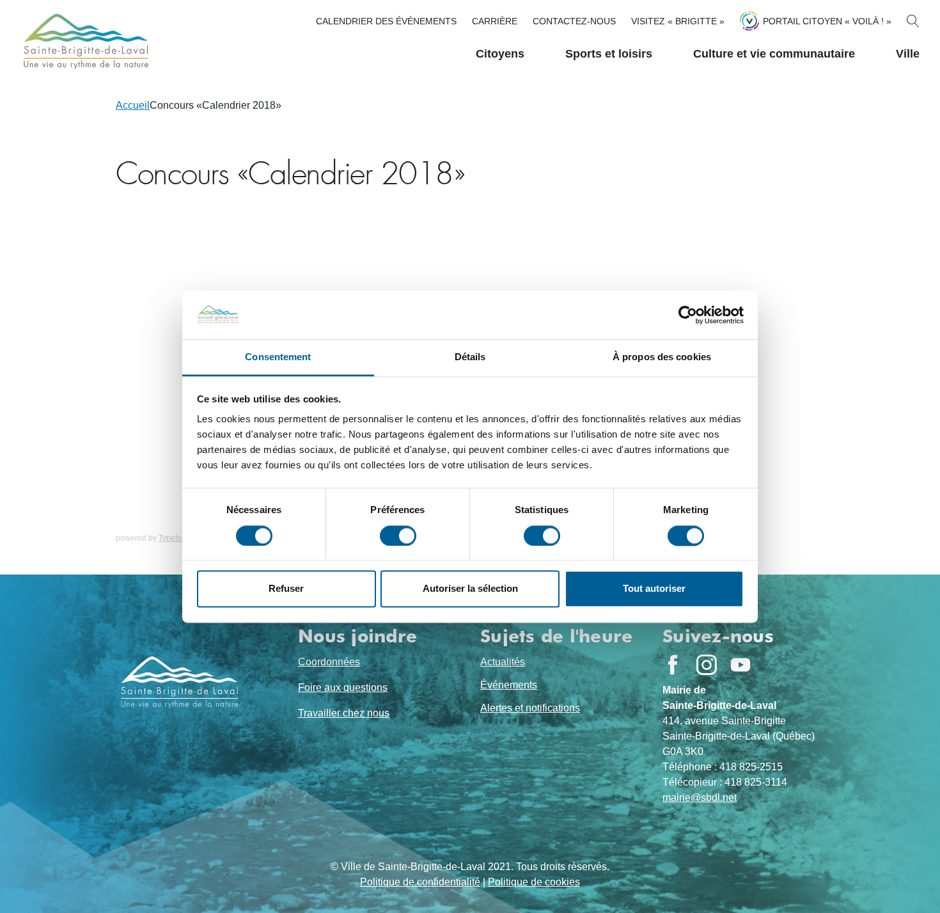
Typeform (175, 538)
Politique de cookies (534, 882)
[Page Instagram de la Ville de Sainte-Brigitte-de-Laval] (706, 665)
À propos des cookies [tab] (662, 357)
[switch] (398, 535)
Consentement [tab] (278, 357)
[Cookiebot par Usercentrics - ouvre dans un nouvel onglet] (688, 314)
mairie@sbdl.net (699, 797)
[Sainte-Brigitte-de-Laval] (84, 41)
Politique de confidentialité (420, 882)
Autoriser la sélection (470, 589)
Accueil (133, 105)
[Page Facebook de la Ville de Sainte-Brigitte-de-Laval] (672, 665)
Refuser (286, 589)
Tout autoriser (654, 589)
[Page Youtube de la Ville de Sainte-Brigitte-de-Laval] (740, 665)
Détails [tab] (470, 357)
